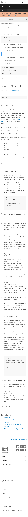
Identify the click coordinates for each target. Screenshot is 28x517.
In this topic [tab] (5, 97)
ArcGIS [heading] (3, 456)
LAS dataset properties (9, 60)
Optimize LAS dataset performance (12, 44)
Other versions (15, 90)
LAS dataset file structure (10, 50)
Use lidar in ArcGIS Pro (7, 27)
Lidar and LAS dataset (8, 25)
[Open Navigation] (26, 2)
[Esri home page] (4, 2)
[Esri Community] (17, 450)
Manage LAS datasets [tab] (9, 41)
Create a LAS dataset (9, 54)
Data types (11, 23)
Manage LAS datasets (20, 25)
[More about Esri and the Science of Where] (5, 450)
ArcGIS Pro (5, 6)
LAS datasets (5, 31)
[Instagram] (21, 450)
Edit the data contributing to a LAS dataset (14, 57)
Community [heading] (4, 460)
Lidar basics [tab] (6, 37)
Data (6, 23)
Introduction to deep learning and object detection (12, 78)
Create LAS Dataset (20, 111)
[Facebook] (17, 446)
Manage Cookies (7, 506)
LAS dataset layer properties (11, 63)
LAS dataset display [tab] (8, 67)
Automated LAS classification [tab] (11, 73)
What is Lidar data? (9, 417)
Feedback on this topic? (20, 439)
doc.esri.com (12, 15)
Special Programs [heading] (6, 471)
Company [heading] (4, 468)
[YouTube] (24, 450)
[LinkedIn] (24, 446)
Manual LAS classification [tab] (10, 70)
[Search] (22, 2)
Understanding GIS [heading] (6, 464)
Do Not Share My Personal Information (12, 510)
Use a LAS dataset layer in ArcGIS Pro (11, 34)
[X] (21, 446)
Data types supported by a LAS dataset (13, 47)
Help (3, 10)
